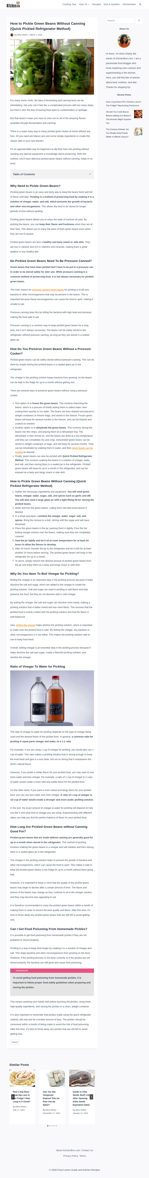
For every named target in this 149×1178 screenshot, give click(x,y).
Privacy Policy (70, 1156)
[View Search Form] (140, 4)
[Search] (139, 20)
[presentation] (22, 1078)
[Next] (91, 1097)
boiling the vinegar (25, 625)
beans (15, 1042)
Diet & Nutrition (112, 4)
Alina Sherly (22, 35)
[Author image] (12, 35)
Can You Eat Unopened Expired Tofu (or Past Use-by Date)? (51, 1098)
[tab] (47, 1125)
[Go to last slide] (13, 1097)
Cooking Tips (69, 4)
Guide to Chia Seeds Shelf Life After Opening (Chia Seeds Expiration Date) (81, 1098)
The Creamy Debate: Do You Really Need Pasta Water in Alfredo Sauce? (117, 133)
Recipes (96, 4)
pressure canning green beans (48, 289)
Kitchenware (129, 4)
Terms (82, 1156)
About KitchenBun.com (68, 1150)
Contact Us (87, 1150)
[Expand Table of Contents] (90, 174)
